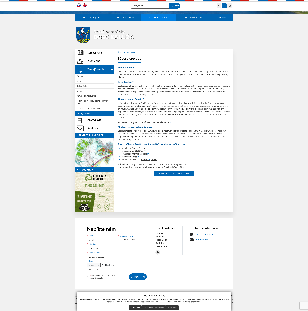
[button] (91, 17)
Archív (80, 91)
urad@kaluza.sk (203, 239)
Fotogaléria (161, 240)
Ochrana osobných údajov (89, 108)
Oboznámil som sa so (105, 276)
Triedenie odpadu (164, 246)
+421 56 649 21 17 (204, 234)
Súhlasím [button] (135, 308)
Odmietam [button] (172, 308)
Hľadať (176, 5)
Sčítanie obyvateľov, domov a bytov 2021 (92, 102)
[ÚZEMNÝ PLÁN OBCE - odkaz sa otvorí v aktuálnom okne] (94, 152)
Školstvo (159, 237)
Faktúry (80, 81)
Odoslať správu (138, 277)
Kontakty (221, 17)
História (159, 233)
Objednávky (82, 86)
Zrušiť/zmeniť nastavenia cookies (174, 173)
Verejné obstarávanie (86, 96)
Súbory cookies (83, 113)
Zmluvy (80, 76)
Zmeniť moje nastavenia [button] (154, 308)
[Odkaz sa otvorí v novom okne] (157, 252)
